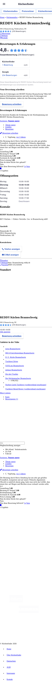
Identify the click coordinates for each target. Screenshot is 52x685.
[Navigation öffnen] (4, 4)
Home (2, 17)
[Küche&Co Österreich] (35, 633)
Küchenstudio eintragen (14, 559)
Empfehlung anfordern (14, 517)
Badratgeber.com (11, 545)
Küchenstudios (10, 11)
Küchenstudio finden (13, 515)
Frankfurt (20, 521)
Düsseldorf (13, 521)
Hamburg (23, 519)
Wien (7, 521)
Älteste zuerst (10, 125)
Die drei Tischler (11, 374)
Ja (25, 166)
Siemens (42, 521)
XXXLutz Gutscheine (31, 523)
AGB (9, 667)
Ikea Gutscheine (18, 523)
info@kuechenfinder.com (9, 570)
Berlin (17, 519)
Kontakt (10, 679)
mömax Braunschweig (13, 370)
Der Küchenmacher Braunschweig (18, 378)
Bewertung (9, 129)
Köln (25, 521)
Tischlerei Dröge (11, 361)
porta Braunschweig (12, 349)
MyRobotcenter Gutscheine (36, 525)
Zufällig (8, 127)
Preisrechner (28, 11)
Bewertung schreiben (11, 104)
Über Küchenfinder (12, 541)
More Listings (5, 393)
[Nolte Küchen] (42, 623)
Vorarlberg (37, 519)
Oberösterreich (46, 519)
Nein (28, 166)
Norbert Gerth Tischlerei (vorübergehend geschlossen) (25, 385)
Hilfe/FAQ (9, 543)
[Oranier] (20, 623)
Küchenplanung (11, 535)
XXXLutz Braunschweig (14, 366)
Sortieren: (9, 121)
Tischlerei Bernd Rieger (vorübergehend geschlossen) (25, 389)
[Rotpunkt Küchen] (16, 633)
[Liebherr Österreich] (29, 612)
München (30, 519)
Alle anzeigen (5, 332)
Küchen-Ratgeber (11, 539)
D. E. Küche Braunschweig (15, 357)
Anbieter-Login (13, 561)
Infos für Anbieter (12, 552)
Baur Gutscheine (22, 525)
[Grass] (38, 602)
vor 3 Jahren (21, 137)
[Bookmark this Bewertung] (0, 169)
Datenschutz (11, 661)
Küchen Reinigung (12, 537)
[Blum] (16, 602)
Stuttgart (30, 521)
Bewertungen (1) (11, 399)
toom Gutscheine (10, 525)
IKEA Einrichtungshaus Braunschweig (19, 353)
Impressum (11, 673)
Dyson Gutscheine (45, 523)
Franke (36, 521)
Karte (7, 397)
